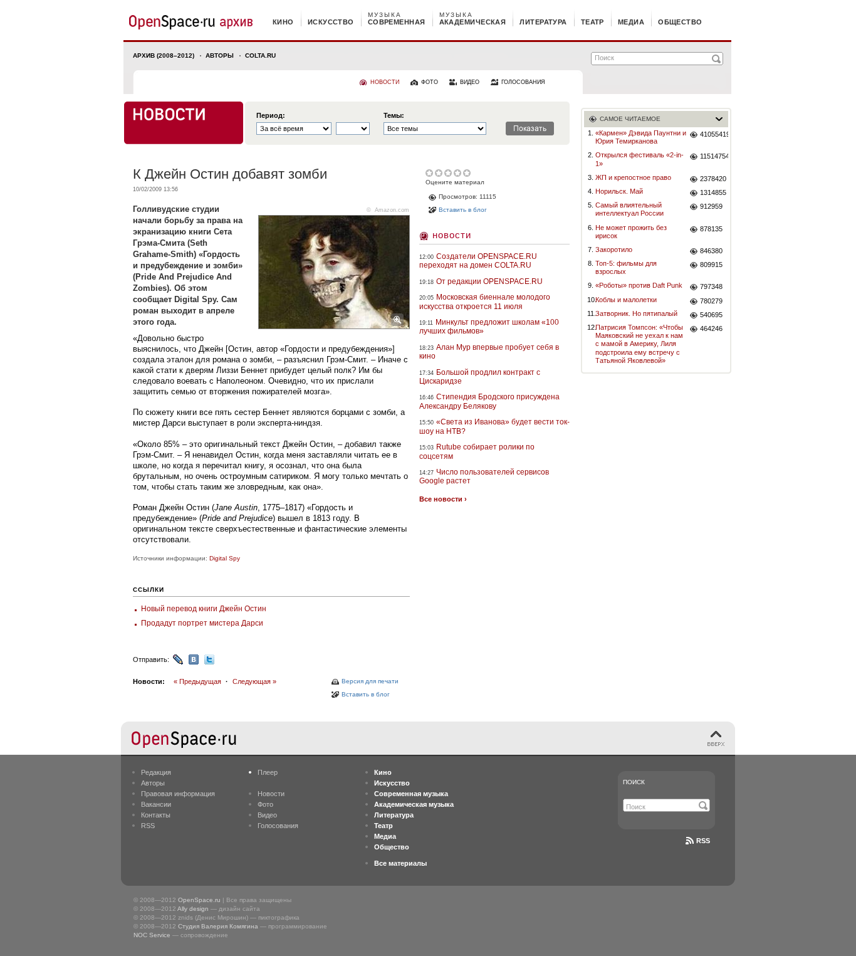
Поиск (634, 782)
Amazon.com (392, 210)
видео (469, 82)
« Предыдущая (197, 681)
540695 (711, 314)
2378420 (713, 178)
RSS (148, 825)
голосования (523, 82)
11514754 (714, 156)
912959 (711, 206)
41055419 (714, 134)
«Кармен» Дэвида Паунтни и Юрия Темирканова (640, 137)
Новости (451, 234)
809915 (711, 264)
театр (592, 22)
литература (542, 22)
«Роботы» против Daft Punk (638, 285)
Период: (270, 115)
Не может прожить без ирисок (631, 231)
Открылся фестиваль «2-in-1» (639, 159)
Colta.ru (260, 55)
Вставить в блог (366, 694)
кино (283, 22)
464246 (711, 328)
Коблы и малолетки (626, 299)
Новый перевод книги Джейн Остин (203, 608)
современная (396, 22)
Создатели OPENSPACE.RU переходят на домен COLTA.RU (478, 261)
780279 (711, 301)
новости (384, 82)
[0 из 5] (430, 173)
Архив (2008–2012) (163, 55)
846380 (711, 251)
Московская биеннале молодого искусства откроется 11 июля (484, 301)
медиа (631, 22)
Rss (703, 840)
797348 (711, 286)
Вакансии (156, 804)
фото (429, 82)
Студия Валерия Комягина (218, 926)
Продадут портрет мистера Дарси (202, 623)
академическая (472, 22)
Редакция (156, 772)
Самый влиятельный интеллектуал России (629, 209)
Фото (265, 804)
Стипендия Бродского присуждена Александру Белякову (489, 401)
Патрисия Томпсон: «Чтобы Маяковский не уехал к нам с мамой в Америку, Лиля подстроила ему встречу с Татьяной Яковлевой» (639, 343)
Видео (267, 815)
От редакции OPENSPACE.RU (489, 281)
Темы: (394, 115)
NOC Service (151, 935)
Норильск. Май (619, 191)
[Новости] (183, 123)
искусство (331, 22)
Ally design (193, 908)
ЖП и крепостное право (633, 177)
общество (680, 22)
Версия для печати (370, 681)
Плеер (268, 772)
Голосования (278, 825)
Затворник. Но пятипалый (636, 313)
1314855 (713, 192)
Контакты (155, 815)
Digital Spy (224, 558)
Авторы (220, 55)
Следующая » (254, 681)
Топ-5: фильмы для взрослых (626, 267)
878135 (711, 229)
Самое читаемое (630, 118)
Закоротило (613, 249)
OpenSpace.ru (199, 899)
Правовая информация (178, 793)
